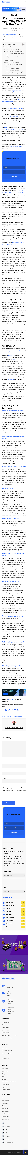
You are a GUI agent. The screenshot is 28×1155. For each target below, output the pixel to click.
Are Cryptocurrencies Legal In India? (13, 57)
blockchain (11, 355)
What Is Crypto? (9, 60)
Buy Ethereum (5, 1100)
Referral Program (6, 1053)
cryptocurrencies (16, 91)
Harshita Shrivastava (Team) (11, 28)
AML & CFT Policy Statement (9, 1035)
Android (12, 379)
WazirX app (14, 138)
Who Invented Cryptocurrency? (14, 70)
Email (3, 770)
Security (4, 1079)
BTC (19, 190)
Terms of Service (19, 796)
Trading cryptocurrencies (15, 108)
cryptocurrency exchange (15, 351)
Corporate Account (7, 1050)
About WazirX (7, 47)
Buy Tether (5, 1108)
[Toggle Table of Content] (23, 44)
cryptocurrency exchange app (14, 129)
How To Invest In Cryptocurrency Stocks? (14, 54)
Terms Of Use (5, 1030)
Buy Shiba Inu (5, 1113)
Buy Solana (5, 1103)
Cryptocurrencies (11, 35)
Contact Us (5, 1071)
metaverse (5, 101)
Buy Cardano (5, 1116)
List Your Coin (5, 1058)
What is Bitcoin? (6, 1089)
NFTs (18, 99)
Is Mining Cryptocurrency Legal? (14, 72)
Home (3, 35)
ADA (14, 193)
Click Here (11, 699)
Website (4, 778)
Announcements (6, 1022)
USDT (6, 193)
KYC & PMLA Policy (7, 1038)
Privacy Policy (9, 796)
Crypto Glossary (6, 1087)
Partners (4, 1025)
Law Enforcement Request (9, 1081)
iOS (8, 379)
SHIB (17, 193)
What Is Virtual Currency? (12, 62)
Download (4, 1048)
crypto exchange (17, 359)
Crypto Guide (5, 1084)
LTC (20, 193)
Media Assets (5, 1027)
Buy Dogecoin (5, 1111)
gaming (10, 101)
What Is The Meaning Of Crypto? (14, 51)
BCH (3, 193)
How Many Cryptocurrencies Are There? (14, 65)
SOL (23, 193)
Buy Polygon (5, 1106)
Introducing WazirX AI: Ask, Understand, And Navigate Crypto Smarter (14, 864)
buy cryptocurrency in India (14, 116)
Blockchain (9, 716)
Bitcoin (3, 716)
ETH (22, 190)
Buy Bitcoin (5, 1098)
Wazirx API (5, 1056)
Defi (22, 99)
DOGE (10, 193)
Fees (3, 1076)
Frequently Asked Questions (12, 49)
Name (4, 763)
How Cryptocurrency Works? (13, 74)
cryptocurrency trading (15, 146)
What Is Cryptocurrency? (12, 68)
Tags (4, 887)
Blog (3, 1074)
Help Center (5, 1068)
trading (4, 80)
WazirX (6, 127)
